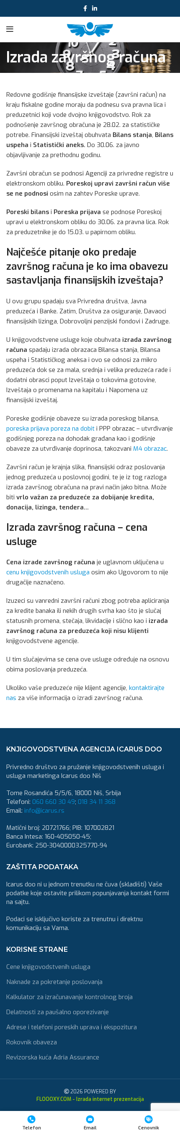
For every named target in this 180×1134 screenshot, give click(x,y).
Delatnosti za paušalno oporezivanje (57, 1012)
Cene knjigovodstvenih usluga (48, 967)
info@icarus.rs (44, 810)
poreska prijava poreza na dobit (50, 428)
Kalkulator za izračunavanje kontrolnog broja (69, 997)
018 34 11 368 (97, 802)
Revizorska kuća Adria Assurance (52, 1057)
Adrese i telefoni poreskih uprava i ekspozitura (71, 1027)
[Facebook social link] (85, 8)
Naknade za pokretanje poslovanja (54, 982)
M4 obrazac (150, 448)
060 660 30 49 (53, 802)
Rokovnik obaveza (31, 1042)
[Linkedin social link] (95, 8)
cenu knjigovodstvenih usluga (48, 572)
